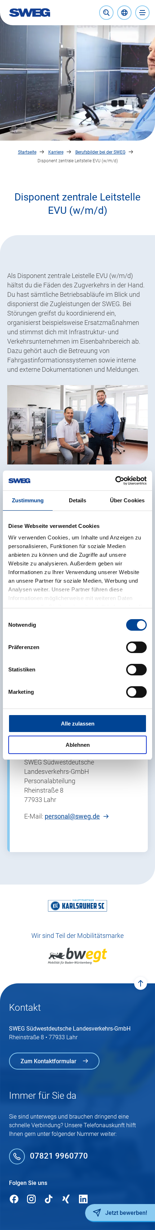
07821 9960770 (59, 1156)
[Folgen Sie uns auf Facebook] (14, 1199)
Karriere (55, 152)
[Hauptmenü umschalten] (142, 12)
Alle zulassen (77, 723)
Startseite (27, 152)
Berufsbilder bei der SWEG (100, 152)
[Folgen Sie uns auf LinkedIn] (83, 1199)
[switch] (136, 647)
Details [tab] (78, 500)
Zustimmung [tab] (28, 500)
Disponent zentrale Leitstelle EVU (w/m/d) (77, 160)
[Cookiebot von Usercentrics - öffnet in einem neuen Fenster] (115, 480)
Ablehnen (78, 745)
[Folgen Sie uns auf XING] (66, 1199)
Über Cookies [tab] (127, 500)
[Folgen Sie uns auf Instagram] (31, 1199)
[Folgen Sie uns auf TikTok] (49, 1199)
